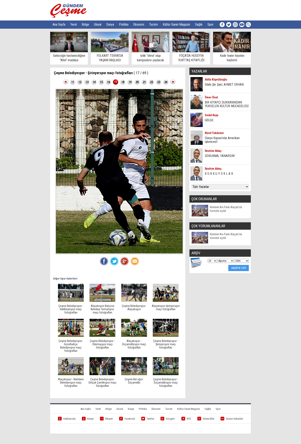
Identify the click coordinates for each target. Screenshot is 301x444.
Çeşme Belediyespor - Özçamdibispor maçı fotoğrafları (165, 382)
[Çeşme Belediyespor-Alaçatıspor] (134, 300)
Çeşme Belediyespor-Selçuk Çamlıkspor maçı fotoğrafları (102, 382)
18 (122, 82)
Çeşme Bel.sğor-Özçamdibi (134, 381)
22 (151, 82)
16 (108, 82)
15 (101, 82)
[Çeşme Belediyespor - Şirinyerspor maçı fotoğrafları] (166, 335)
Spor (210, 24)
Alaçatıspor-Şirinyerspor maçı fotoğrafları (166, 307)
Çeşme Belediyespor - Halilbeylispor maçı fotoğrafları (70, 309)
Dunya (110, 24)
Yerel (73, 24)
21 (144, 82)
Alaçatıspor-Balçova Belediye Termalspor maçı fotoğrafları (102, 309)
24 (165, 82)
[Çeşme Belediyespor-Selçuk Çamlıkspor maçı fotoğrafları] (102, 374)
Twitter (150, 418)
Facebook (129, 418)
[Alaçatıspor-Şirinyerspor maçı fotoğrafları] (166, 300)
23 (158, 82)
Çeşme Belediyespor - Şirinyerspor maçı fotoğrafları (165, 344)
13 (87, 82)
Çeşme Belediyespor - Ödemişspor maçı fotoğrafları (102, 344)
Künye (90, 418)
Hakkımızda (69, 418)
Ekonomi (138, 24)
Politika (123, 24)
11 (72, 82)
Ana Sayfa (59, 24)
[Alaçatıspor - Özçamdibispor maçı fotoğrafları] (134, 335)
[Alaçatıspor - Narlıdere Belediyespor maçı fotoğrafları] (71, 374)
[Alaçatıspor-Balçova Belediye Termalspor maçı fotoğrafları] (102, 300)
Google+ (170, 418)
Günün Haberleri (234, 418)
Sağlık (199, 24)
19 (130, 82)
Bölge (85, 24)
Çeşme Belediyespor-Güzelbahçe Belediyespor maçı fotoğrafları (71, 345)
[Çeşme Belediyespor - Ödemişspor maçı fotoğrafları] (102, 335)
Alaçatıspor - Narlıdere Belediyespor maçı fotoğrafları (71, 382)
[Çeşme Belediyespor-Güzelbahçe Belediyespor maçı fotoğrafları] (71, 335)
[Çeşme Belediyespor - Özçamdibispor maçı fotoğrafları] (166, 374)
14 (94, 82)
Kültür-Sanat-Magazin (176, 24)
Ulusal (97, 24)
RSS (189, 418)
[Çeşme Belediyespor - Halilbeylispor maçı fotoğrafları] (71, 300)
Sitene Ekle (208, 418)
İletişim (109, 418)
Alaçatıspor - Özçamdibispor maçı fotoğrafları (134, 344)
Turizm (153, 24)
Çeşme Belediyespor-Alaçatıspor (134, 307)
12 (79, 82)
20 (137, 82)
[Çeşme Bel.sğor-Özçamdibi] (134, 374)
